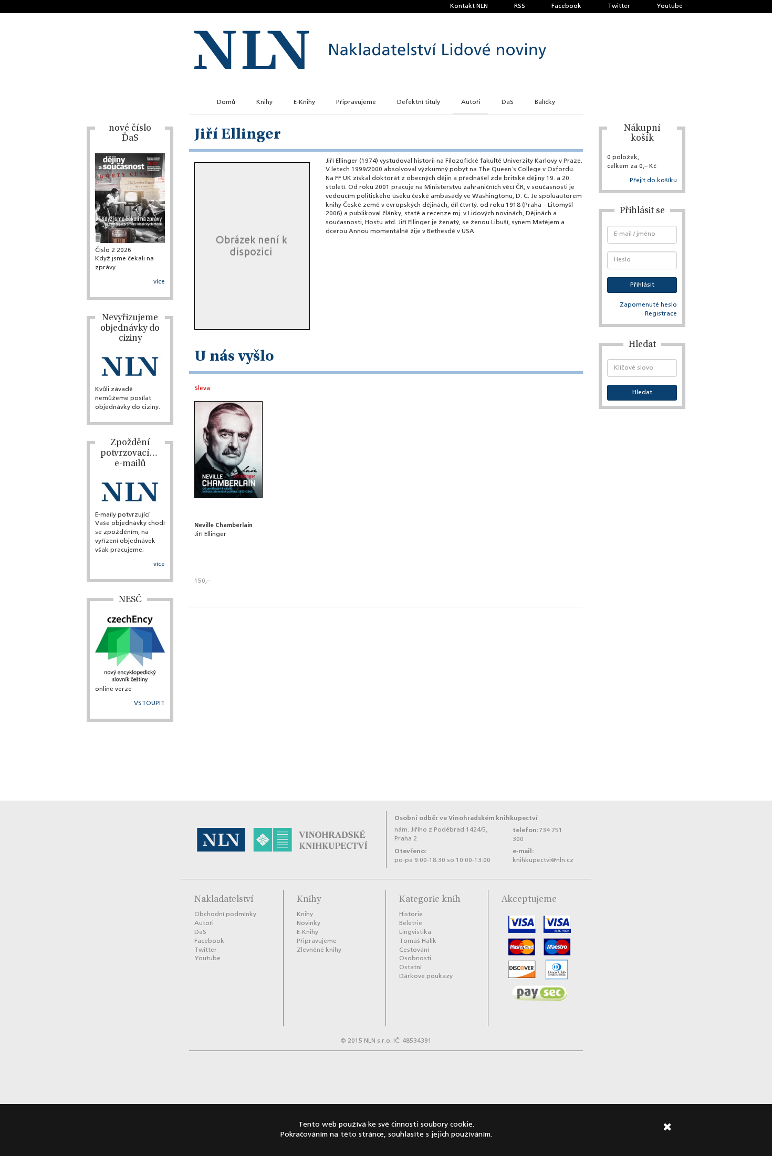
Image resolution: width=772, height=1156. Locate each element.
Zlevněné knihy (319, 950)
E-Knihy (304, 102)
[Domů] (370, 51)
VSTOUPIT (149, 703)
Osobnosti (415, 958)
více (159, 282)
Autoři (471, 102)
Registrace (661, 314)
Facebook (566, 6)
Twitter (619, 6)
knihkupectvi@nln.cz (543, 860)
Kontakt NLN (469, 6)
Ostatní (410, 967)
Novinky (308, 923)
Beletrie (410, 923)
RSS (519, 6)
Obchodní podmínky (225, 914)
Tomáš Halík (417, 941)
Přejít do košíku (653, 180)
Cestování (414, 950)
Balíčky (545, 102)
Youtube (669, 6)
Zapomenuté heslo (648, 305)
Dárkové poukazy (426, 976)
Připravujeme (356, 102)
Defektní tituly (418, 102)
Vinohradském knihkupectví (493, 818)
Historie (411, 914)
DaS (508, 102)
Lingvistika (415, 932)
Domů (226, 102)
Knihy (264, 102)
